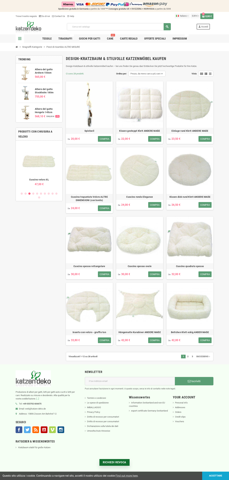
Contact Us (59, 16)
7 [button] (45, 194)
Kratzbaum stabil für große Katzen (34, 447)
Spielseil (89, 131)
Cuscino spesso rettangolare (89, 266)
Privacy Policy (93, 412)
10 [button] (56, 194)
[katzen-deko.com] (28, 26)
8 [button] (49, 194)
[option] (39, 166)
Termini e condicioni (96, 398)
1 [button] (22, 194)
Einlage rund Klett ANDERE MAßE (189, 131)
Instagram (61, 429)
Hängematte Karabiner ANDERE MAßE (140, 332)
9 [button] (52, 194)
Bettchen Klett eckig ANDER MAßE (190, 332)
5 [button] (37, 194)
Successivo (203, 356)
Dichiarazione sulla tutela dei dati (102, 426)
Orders (178, 412)
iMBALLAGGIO (94, 407)
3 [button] (29, 194)
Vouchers (179, 421)
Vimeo (52, 429)
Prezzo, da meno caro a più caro (145, 73)
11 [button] (39, 197)
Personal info (181, 402)
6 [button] (41, 194)
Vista (194, 73)
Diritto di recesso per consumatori (103, 416)
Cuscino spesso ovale (140, 266)
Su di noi (45, 16)
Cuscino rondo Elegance (139, 197)
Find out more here (127, 475)
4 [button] (33, 194)
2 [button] (25, 194)
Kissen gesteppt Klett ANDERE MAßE (139, 131)
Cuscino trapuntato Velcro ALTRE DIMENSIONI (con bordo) (89, 199)
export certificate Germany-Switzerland (149, 410)
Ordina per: (121, 73)
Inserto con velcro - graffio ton (89, 332)
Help (70, 16)
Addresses (180, 407)
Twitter (27, 429)
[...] (37, 398)
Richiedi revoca (114, 462)
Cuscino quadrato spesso (190, 266)
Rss (35, 429)
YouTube (44, 429)
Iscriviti (196, 381)
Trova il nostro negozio (26, 16)
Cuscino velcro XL (39, 179)
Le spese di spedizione (98, 402)
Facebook (19, 429)
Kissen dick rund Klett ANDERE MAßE (190, 197)
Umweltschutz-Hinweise (98, 431)
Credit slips (180, 416)
